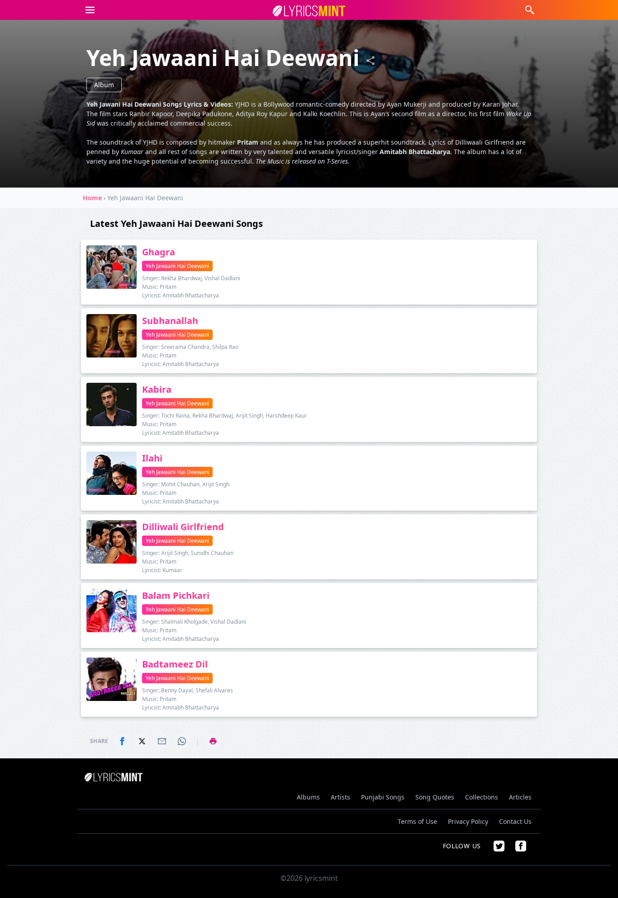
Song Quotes (434, 797)
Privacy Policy (468, 821)
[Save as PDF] (213, 741)
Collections (481, 797)
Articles (520, 797)
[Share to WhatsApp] (182, 741)
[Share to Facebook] (122, 741)
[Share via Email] (162, 741)
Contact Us (515, 821)
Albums (308, 797)
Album (104, 84)
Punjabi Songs (382, 797)
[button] (90, 10)
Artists (340, 797)
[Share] (370, 60)
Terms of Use (417, 821)
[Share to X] (142, 741)
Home (92, 197)
